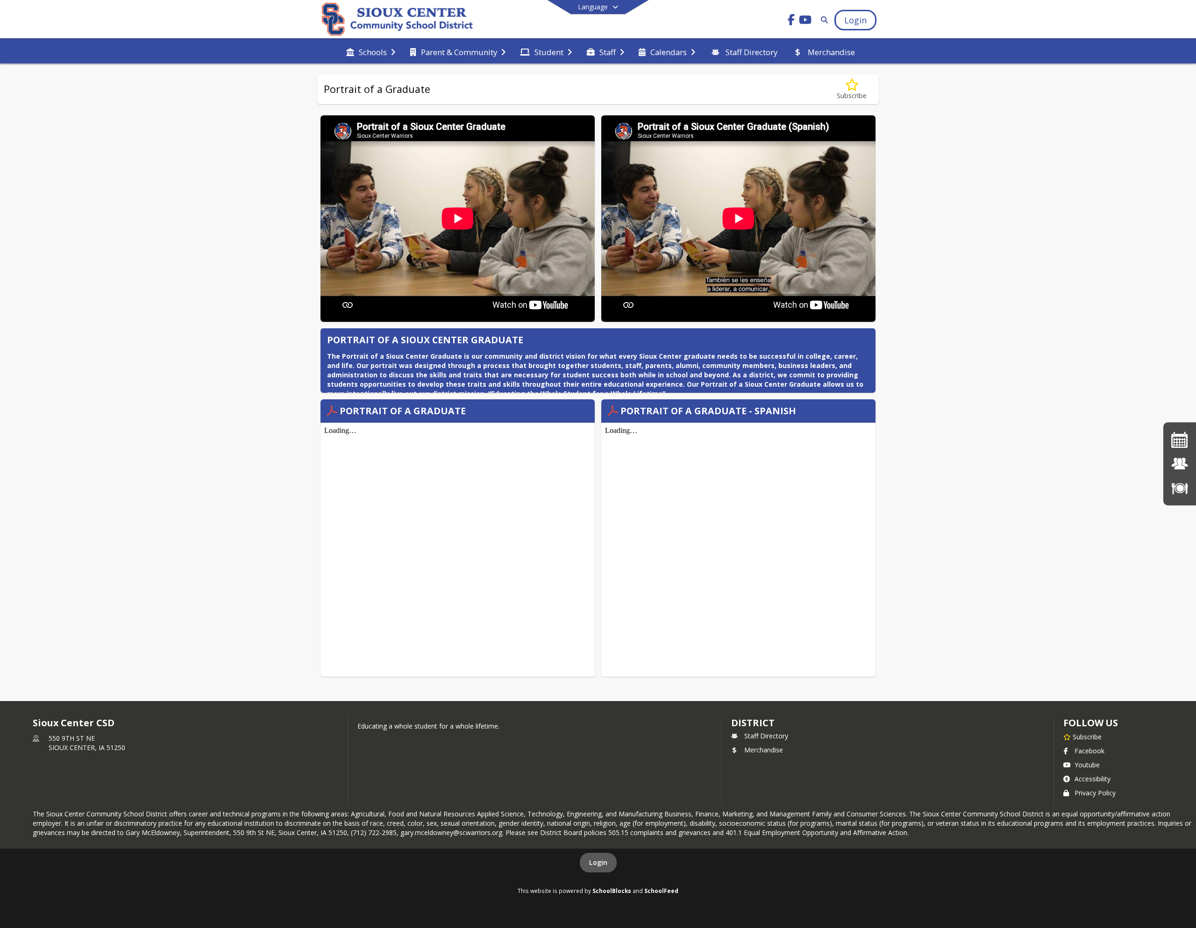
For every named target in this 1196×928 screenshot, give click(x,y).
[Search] (822, 19)
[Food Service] (1179, 487)
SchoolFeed (661, 890)
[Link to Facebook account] (791, 21)
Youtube (1087, 764)
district (752, 722)
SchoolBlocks (611, 890)
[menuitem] (371, 51)
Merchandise (763, 749)
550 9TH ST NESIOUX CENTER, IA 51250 (87, 743)
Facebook (1089, 750)
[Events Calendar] (1179, 439)
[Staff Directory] (1179, 464)
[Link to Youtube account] (805, 21)
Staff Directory (766, 735)
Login (598, 862)
